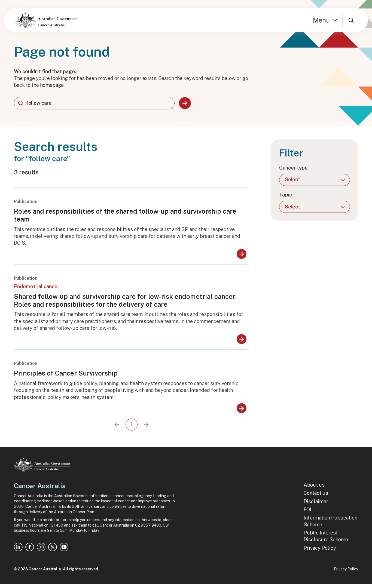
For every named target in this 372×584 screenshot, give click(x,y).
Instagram (41, 547)
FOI (307, 509)
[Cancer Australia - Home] (46, 20)
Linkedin (18, 547)
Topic (285, 195)
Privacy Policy (320, 548)
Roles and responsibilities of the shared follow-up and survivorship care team (125, 215)
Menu (321, 20)
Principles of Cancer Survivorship (66, 373)
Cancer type (293, 168)
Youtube (64, 547)
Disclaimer (316, 501)
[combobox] (94, 103)
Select (292, 179)
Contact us (316, 493)
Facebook (29, 547)
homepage (52, 85)
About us (314, 485)
